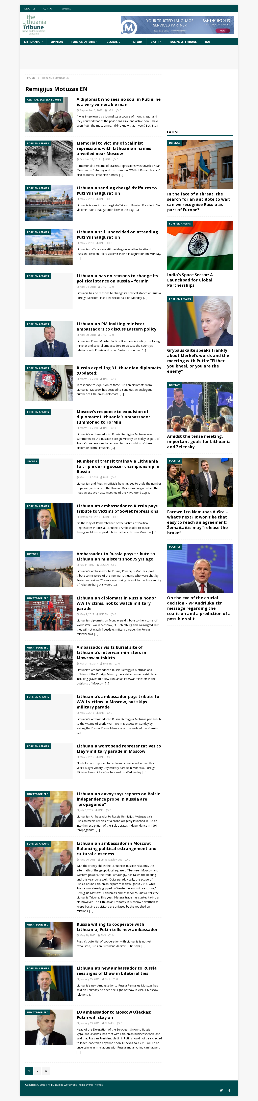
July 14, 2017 (87, 565)
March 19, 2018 (89, 477)
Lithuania (32, 42)
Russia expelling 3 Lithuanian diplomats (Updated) (119, 370)
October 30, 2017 (90, 517)
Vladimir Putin (85, 210)
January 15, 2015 (90, 979)
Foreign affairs (83, 42)
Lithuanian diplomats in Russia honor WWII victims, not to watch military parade (116, 603)
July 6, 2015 (86, 810)
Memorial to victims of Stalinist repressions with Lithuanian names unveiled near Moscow (114, 148)
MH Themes (96, 1084)
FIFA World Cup (137, 492)
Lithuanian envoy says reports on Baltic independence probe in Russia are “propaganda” (118, 799)
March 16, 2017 (89, 663)
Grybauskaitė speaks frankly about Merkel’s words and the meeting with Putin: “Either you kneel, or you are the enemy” (198, 360)
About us (29, 8)
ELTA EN (109, 1023)
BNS (107, 159)
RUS (207, 42)
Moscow (138, 768)
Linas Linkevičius (109, 298)
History (136, 42)
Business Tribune (183, 42)
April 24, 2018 (88, 287)
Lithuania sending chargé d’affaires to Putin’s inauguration (117, 190)
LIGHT (155, 42)
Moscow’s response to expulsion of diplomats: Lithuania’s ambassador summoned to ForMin (113, 417)
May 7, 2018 (87, 199)
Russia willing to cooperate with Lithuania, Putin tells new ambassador (117, 927)
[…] (156, 125)
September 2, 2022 (91, 110)
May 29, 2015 (87, 935)
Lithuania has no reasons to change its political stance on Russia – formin (117, 278)
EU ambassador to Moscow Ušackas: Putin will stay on (114, 1014)
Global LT (114, 42)
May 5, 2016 (87, 757)
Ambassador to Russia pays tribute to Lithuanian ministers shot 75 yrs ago (116, 556)
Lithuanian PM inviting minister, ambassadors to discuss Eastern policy (116, 326)
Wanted (66, 8)
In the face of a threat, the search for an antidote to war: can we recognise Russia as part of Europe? (198, 201)
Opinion (57, 42)
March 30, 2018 (89, 379)
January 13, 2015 (90, 1023)
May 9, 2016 (87, 713)
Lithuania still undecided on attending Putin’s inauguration (117, 234)
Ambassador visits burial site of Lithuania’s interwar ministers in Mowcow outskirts (111, 652)
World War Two (87, 625)
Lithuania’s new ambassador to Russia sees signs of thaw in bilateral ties (117, 970)
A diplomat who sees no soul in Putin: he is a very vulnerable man (119, 102)
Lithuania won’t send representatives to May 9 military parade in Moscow (119, 748)
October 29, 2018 (90, 159)
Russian (82, 254)
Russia (99, 350)
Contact (48, 8)
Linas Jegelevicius (111, 859)
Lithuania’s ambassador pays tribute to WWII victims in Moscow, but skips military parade (118, 702)
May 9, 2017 (87, 614)
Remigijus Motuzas (89, 532)
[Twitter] (221, 1090)
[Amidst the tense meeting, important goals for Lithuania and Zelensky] (200, 407)
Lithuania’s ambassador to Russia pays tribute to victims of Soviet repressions (117, 508)
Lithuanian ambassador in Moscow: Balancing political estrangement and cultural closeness (117, 848)
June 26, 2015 (88, 859)
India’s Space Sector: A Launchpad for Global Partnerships (190, 280)
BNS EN (104, 565)
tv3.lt (110, 110)
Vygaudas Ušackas (89, 1034)
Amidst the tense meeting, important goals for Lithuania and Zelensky (199, 441)
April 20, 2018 (88, 335)
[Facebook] (229, 1090)
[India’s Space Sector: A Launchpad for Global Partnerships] (200, 245)
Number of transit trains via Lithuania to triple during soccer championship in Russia (118, 466)
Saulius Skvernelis (122, 341)
